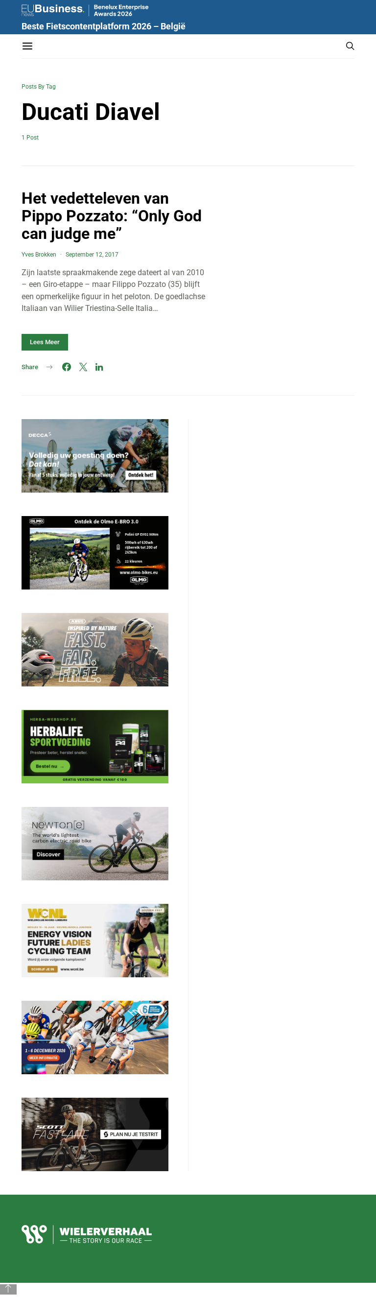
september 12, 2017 (92, 254)
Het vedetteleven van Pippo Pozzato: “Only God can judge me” (112, 216)
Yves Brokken (39, 254)
